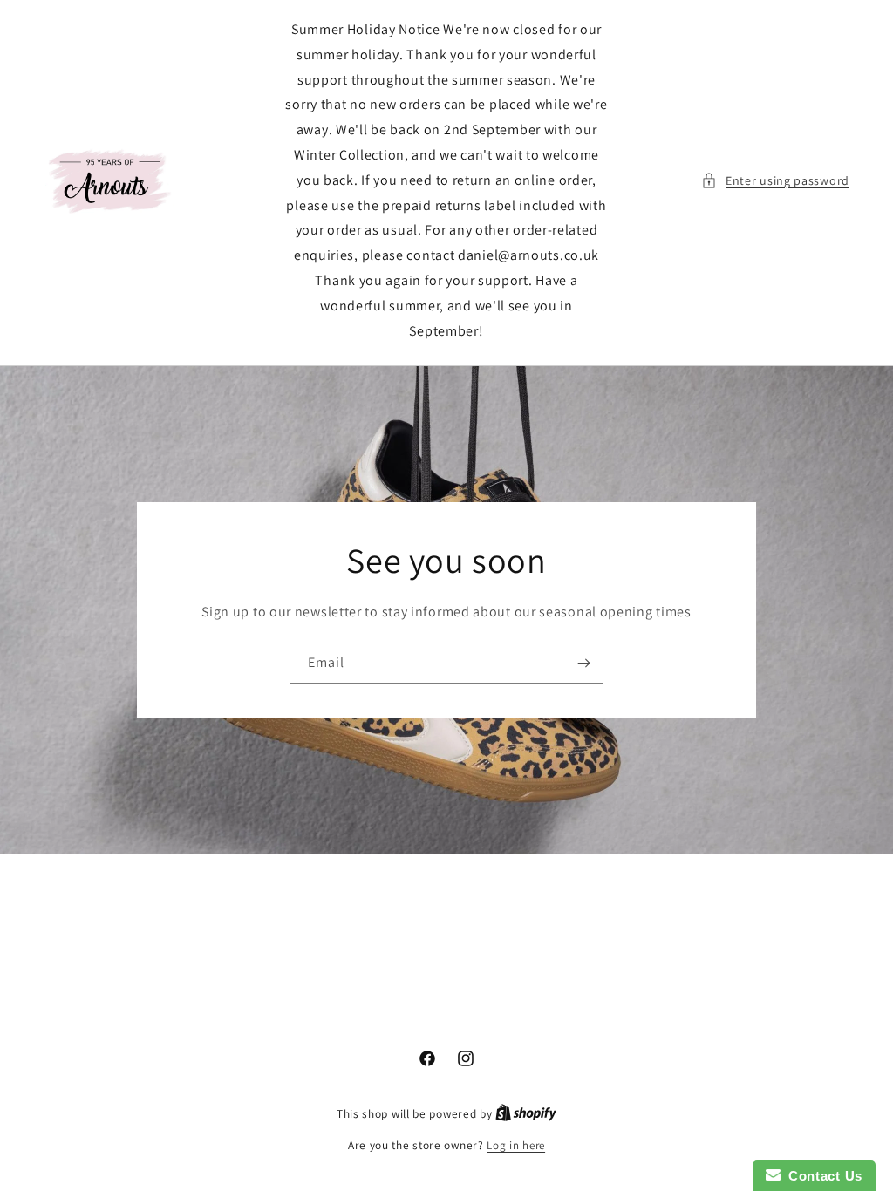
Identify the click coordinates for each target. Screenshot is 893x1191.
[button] (775, 181)
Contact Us (821, 1175)
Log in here (516, 1145)
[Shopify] (525, 1113)
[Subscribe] (583, 663)
